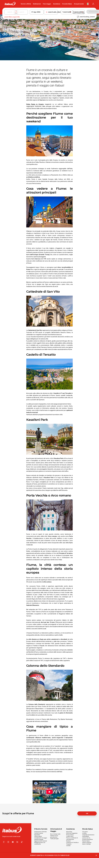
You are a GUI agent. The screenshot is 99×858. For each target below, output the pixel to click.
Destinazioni (37, 4)
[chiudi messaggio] (96, 855)
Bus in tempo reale (55, 834)
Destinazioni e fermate (40, 831)
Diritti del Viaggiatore (71, 833)
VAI (87, 813)
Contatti (68, 845)
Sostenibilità (85, 836)
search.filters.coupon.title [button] (12, 17)
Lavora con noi (86, 838)
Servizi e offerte (26, 4)
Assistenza (56, 4)
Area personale (79, 4)
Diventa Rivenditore (87, 839)
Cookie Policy (69, 836)
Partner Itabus (86, 841)
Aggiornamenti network (40, 841)
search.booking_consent (87, 16)
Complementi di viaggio (40, 838)
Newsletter (37, 834)
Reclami (68, 841)
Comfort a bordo (38, 833)
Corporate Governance (88, 834)
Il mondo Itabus (67, 4)
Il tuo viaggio (47, 4)
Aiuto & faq (69, 831)
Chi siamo (85, 831)
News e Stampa (86, 844)
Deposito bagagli (38, 839)
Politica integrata (86, 842)
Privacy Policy (70, 834)
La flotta (84, 833)
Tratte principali (54, 838)
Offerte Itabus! (38, 836)
